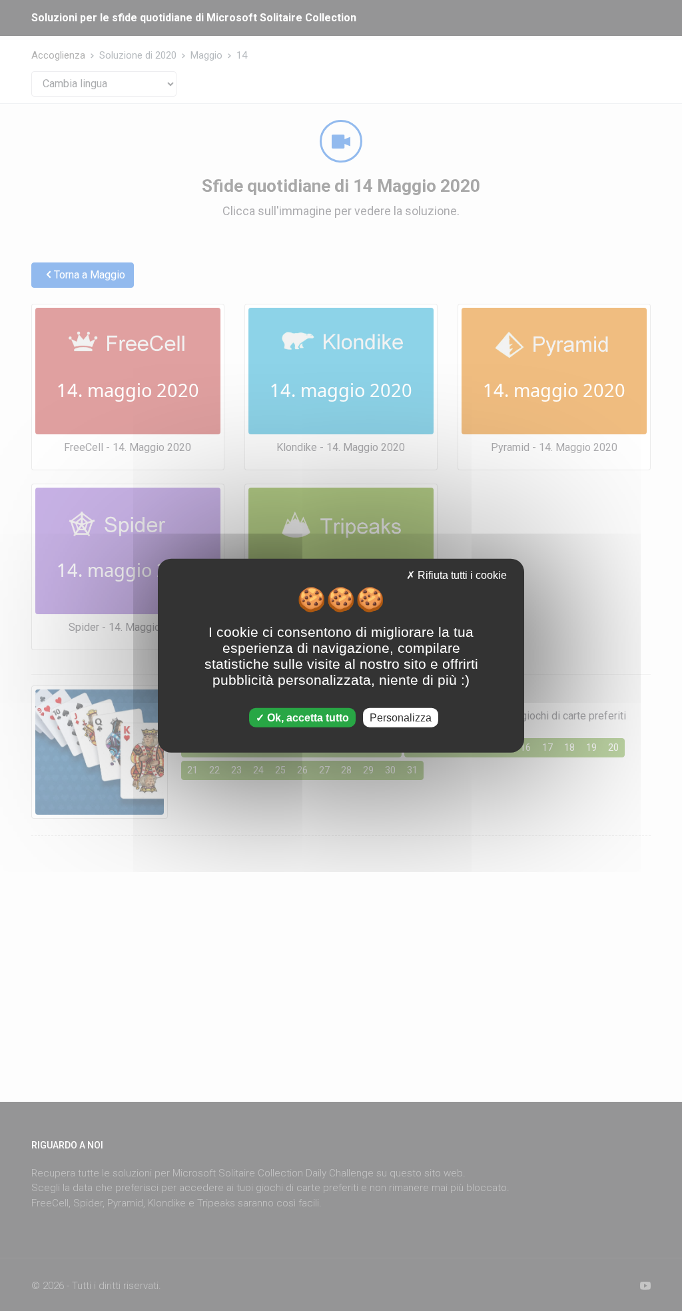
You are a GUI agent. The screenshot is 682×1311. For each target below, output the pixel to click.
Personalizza (401, 717)
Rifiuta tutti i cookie (461, 575)
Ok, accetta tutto (306, 717)
